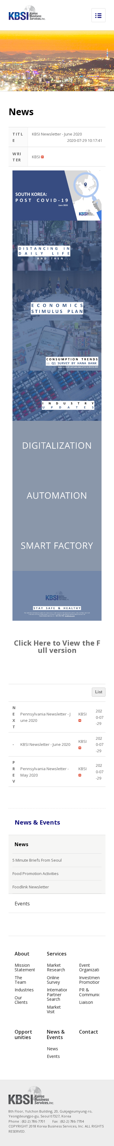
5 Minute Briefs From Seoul (37, 860)
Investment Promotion (90, 980)
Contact (88, 1031)
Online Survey (53, 980)
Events (22, 903)
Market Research (56, 967)
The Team (20, 980)
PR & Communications (95, 992)
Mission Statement (25, 967)
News (21, 844)
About (22, 953)
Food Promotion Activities (35, 873)
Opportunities (23, 1034)
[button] (36, 157)
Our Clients (21, 1000)
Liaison (86, 1002)
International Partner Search (59, 994)
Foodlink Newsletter (30, 887)
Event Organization (91, 967)
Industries (24, 990)
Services (57, 953)
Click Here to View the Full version (57, 646)
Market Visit (54, 1009)
